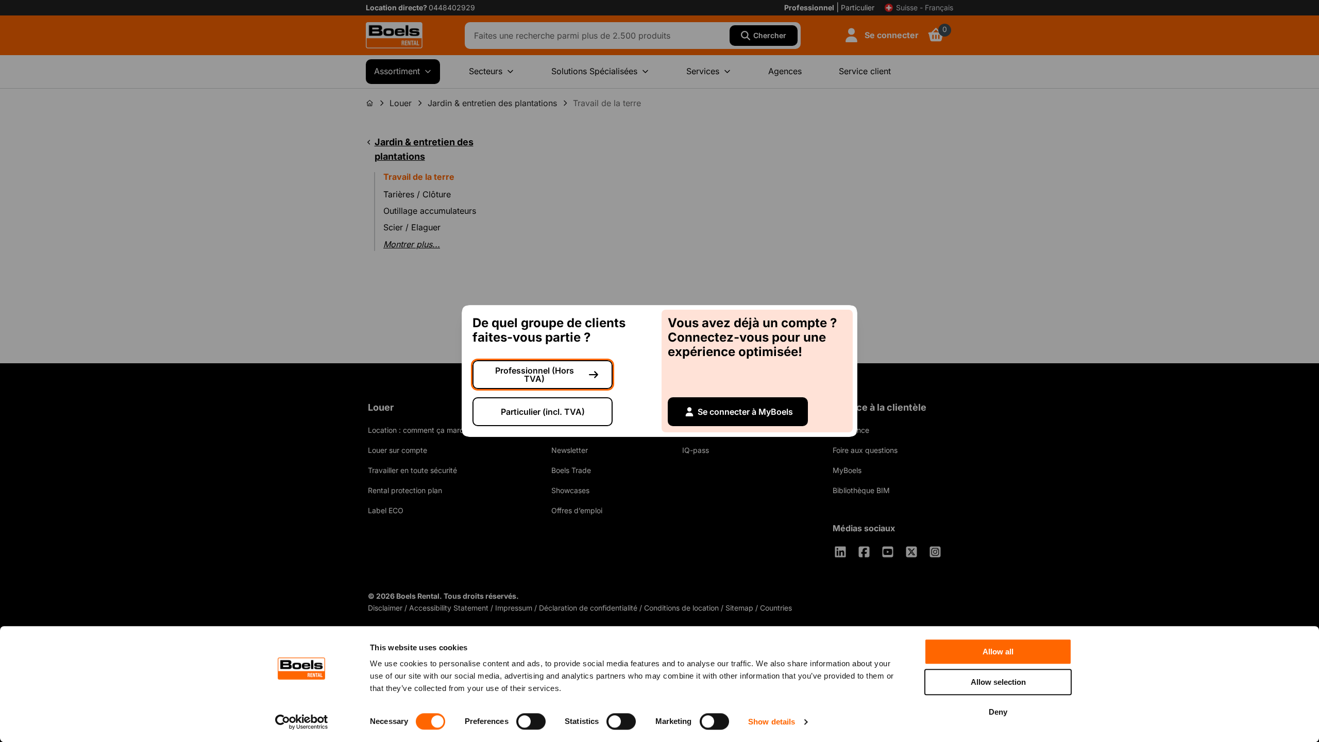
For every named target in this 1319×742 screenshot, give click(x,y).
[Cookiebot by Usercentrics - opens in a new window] (302, 722)
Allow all (998, 651)
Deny (998, 711)
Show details (771, 721)
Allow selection (998, 682)
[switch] (531, 721)
